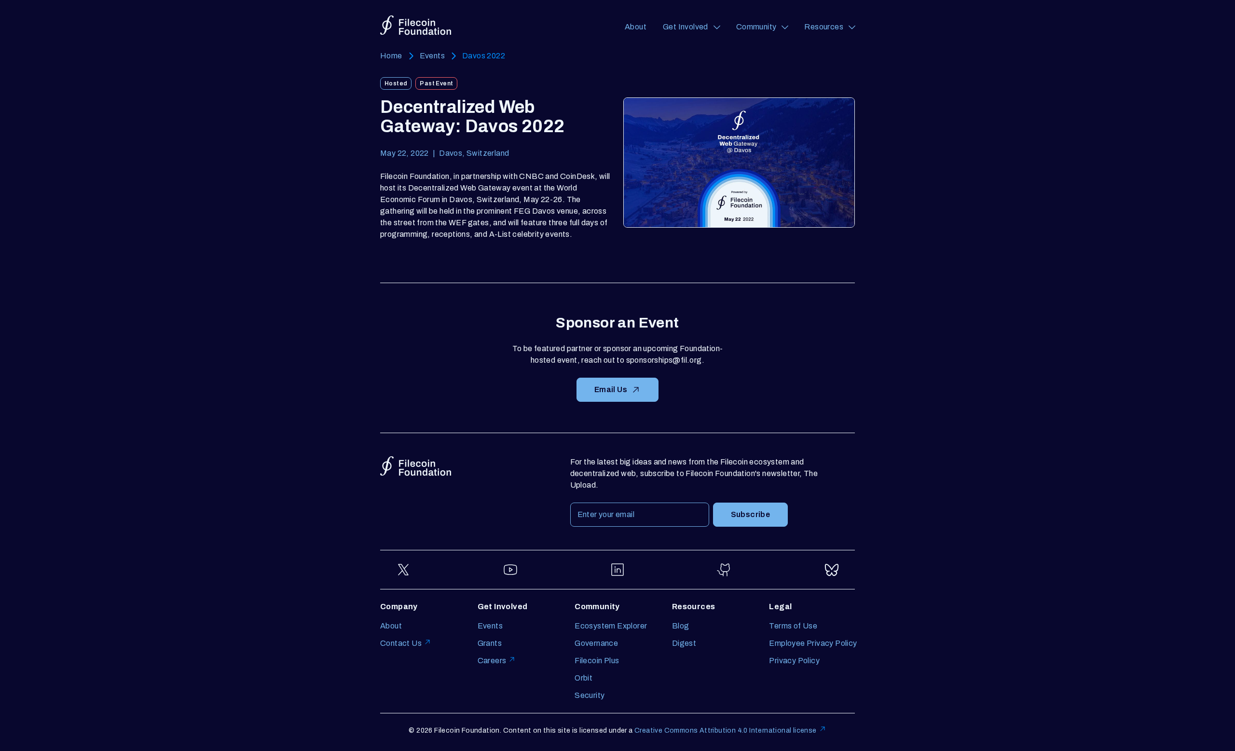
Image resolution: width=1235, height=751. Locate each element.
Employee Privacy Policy (813, 643)
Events (432, 56)
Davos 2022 (483, 56)
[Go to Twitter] (403, 569)
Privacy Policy (794, 660)
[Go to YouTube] (510, 569)
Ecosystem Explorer (611, 626)
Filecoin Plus (597, 660)
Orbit (583, 678)
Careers (492, 660)
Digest (684, 643)
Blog (680, 626)
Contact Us (401, 643)
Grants (490, 643)
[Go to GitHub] (724, 569)
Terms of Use (793, 626)
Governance (596, 643)
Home (391, 56)
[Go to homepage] (415, 25)
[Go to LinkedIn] (617, 569)
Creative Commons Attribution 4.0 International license (725, 730)
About (635, 27)
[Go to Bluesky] (831, 569)
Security (589, 695)
